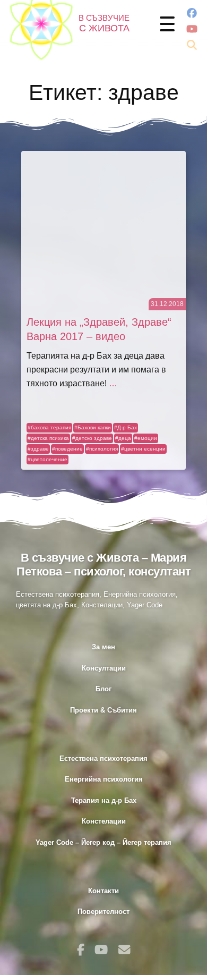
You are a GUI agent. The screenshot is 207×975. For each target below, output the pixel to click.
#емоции (145, 438)
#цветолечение (47, 459)
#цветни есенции (143, 449)
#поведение (67, 449)
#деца (123, 438)
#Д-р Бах (125, 427)
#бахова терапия (49, 427)
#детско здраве (92, 438)
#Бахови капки (92, 427)
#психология (102, 449)
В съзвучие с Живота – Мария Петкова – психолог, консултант (103, 564)
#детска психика (48, 438)
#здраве (38, 449)
